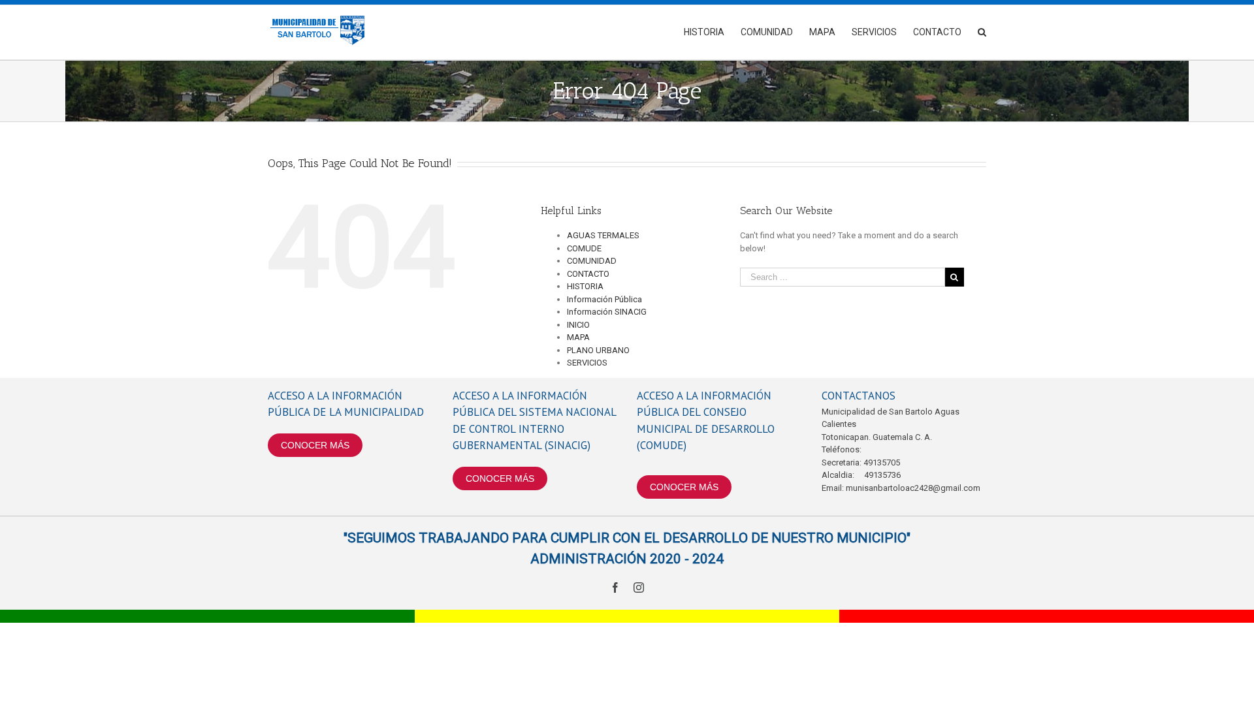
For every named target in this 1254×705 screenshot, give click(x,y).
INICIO (578, 325)
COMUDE (584, 248)
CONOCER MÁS (315, 445)
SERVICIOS (587, 363)
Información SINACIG (607, 312)
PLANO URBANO (598, 350)
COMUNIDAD (592, 261)
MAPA (578, 337)
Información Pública (604, 299)
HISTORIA (585, 286)
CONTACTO (588, 274)
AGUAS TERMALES (603, 235)
